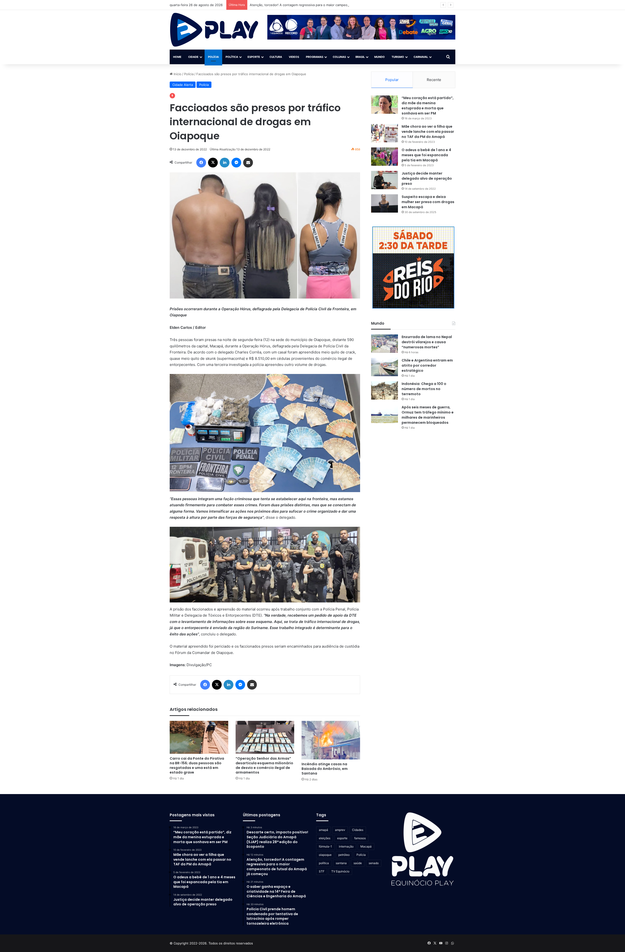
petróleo (344, 855)
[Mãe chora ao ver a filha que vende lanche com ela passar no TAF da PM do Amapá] (384, 133)
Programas (314, 57)
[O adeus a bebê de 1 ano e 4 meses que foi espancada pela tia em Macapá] (384, 156)
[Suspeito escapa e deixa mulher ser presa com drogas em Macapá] (384, 203)
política (324, 863)
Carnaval (421, 57)
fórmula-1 (325, 846)
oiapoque (325, 855)
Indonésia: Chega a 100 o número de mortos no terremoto (424, 388)
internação (346, 846)
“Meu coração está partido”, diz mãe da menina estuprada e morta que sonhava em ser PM (428, 105)
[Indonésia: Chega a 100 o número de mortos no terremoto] (384, 390)
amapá (323, 830)
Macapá (366, 846)
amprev (340, 830)
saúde (358, 863)
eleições (324, 838)
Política (232, 57)
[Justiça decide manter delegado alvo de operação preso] (384, 180)
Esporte (254, 57)
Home (177, 57)
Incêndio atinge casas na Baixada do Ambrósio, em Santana (325, 769)
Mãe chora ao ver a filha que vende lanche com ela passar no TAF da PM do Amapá (428, 131)
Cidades (357, 830)
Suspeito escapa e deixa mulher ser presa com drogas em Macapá (428, 201)
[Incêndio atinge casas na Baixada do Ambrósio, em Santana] (331, 740)
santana (341, 863)
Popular (392, 79)
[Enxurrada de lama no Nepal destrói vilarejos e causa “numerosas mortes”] (384, 343)
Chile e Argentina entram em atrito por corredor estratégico (427, 365)
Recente (434, 79)
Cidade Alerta (182, 85)
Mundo (379, 57)
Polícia (213, 57)
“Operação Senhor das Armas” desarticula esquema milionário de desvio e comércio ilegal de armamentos (264, 765)
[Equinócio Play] (214, 29)
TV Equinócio (340, 871)
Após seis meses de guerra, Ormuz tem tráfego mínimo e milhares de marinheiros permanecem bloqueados (428, 415)
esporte (342, 838)
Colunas (339, 57)
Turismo (398, 57)
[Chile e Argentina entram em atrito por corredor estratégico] (384, 367)
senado (374, 863)
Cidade (193, 57)
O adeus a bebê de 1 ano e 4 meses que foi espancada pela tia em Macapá (426, 155)
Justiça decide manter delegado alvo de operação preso (427, 178)
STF (321, 871)
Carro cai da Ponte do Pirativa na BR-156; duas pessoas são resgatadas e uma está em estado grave (197, 765)
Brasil (360, 57)
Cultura (276, 57)
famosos (360, 838)
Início (177, 74)
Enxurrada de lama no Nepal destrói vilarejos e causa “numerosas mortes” (427, 342)
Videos (294, 57)
